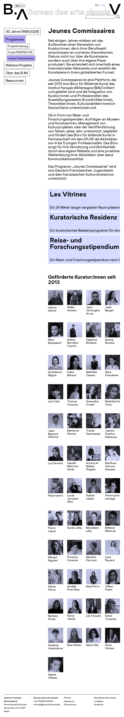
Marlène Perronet (91, 558)
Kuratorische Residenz (83, 217)
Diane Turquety (110, 617)
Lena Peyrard (110, 558)
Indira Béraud (71, 373)
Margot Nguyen (53, 558)
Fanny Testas (71, 617)
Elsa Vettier (74, 645)
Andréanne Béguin (55, 373)
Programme (15, 39)
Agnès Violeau (52, 676)
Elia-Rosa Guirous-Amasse (110, 466)
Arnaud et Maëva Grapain (92, 466)
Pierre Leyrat (52, 529)
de (103, 5)
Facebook (98, 704)
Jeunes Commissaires (21, 58)
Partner (67, 697)
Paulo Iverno (55, 495)
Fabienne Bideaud (91, 341)
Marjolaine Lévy (92, 529)
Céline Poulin (109, 587)
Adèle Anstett (72, 308)
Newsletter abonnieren (105, 697)
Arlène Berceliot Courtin (72, 343)
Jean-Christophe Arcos (93, 310)
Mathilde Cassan (91, 373)
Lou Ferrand (55, 463)
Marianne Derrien (73, 432)
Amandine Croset (92, 402)
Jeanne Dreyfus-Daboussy (111, 434)
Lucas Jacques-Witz (73, 498)
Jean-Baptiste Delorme (53, 434)
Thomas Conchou (72, 402)
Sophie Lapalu (90, 496)
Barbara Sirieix (53, 617)
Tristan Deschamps (93, 432)
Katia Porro (92, 586)
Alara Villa (92, 645)
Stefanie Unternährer (55, 646)
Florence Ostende (72, 558)
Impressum (69, 701)
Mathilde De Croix (112, 402)
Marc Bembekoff (55, 341)
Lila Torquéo (93, 616)
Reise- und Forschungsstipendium (84, 243)
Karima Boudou (110, 341)
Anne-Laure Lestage (112, 496)
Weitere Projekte (19, 65)
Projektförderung (18, 46)
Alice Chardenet (111, 373)
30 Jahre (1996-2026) (22, 31)
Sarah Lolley (74, 528)
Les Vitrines (68, 194)
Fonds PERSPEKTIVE (20, 52)
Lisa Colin (54, 401)
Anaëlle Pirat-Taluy (73, 587)
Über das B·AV (17, 73)
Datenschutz (70, 704)
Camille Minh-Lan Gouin (72, 466)
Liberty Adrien (52, 308)
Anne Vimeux (109, 646)
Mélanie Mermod (110, 529)
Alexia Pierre (52, 588)
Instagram (98, 701)
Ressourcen (15, 80)
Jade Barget (109, 308)
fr (97, 5)
